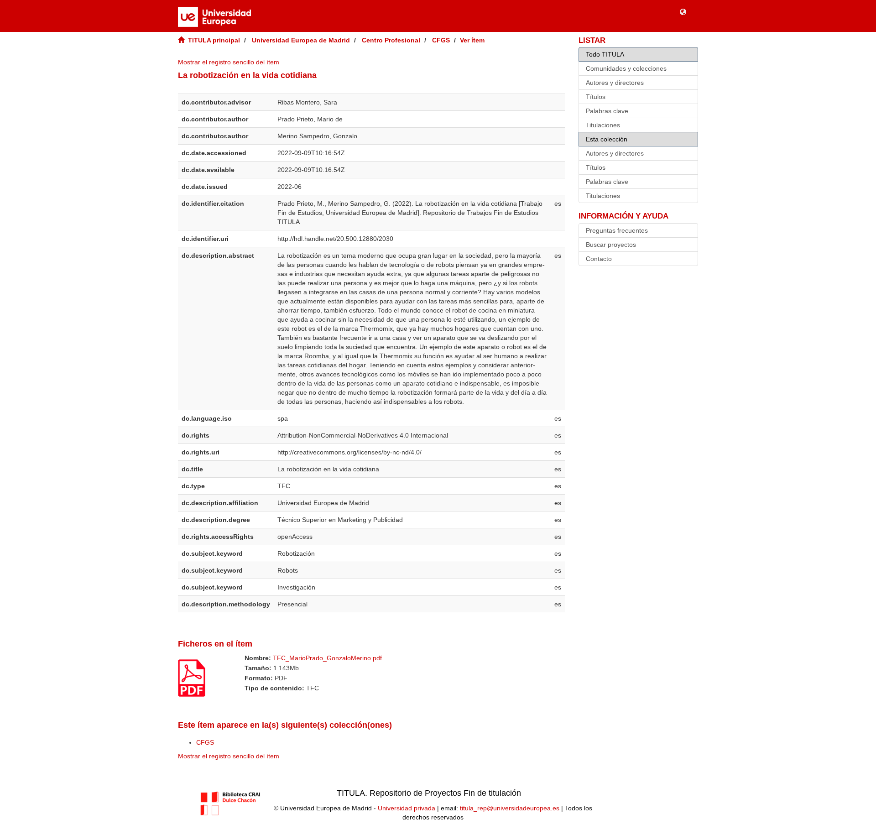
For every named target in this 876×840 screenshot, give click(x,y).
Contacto (599, 258)
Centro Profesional (391, 40)
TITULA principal (214, 40)
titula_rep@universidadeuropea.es (509, 808)
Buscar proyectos (611, 244)
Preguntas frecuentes (617, 230)
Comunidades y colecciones (626, 68)
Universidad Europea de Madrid (301, 40)
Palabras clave (607, 111)
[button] (683, 11)
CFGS (441, 40)
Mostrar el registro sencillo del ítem (228, 62)
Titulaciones (603, 125)
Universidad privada (406, 808)
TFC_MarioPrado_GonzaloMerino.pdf (327, 658)
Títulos (595, 96)
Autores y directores (615, 82)
